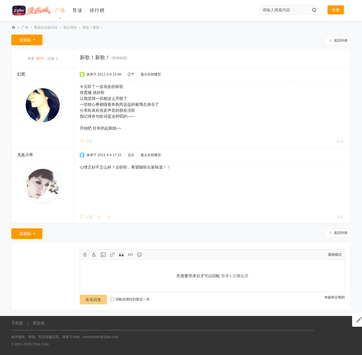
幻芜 (21, 74)
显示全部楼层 (151, 74)
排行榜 (97, 10)
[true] (314, 10)
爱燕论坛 (13, 27)
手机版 (17, 323)
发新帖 (25, 40)
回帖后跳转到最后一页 (133, 299)
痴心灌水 (70, 27)
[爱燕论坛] (31, 10)
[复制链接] (119, 58)
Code (130, 254)
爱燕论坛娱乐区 (46, 27)
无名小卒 (25, 154)
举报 (339, 141)
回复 (89, 141)
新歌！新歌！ (93, 27)
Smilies (139, 254)
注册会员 (240, 276)
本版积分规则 (334, 297)
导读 (77, 10)
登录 (336, 10)
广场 (60, 10)
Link (112, 254)
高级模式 (335, 255)
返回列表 (341, 40)
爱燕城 (38, 323)
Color (94, 254)
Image (103, 254)
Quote (121, 254)
